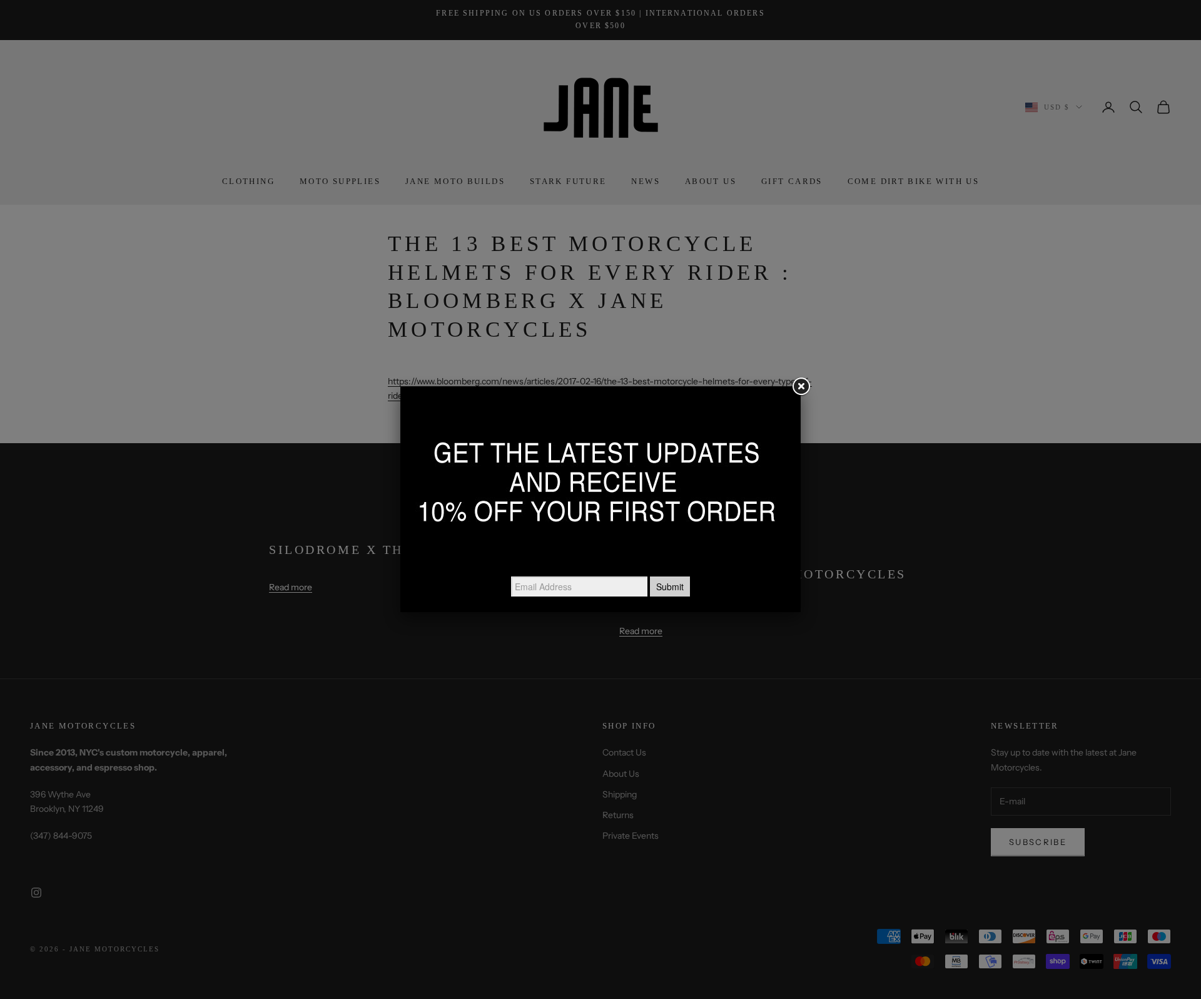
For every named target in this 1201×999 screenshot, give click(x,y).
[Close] (800, 387)
